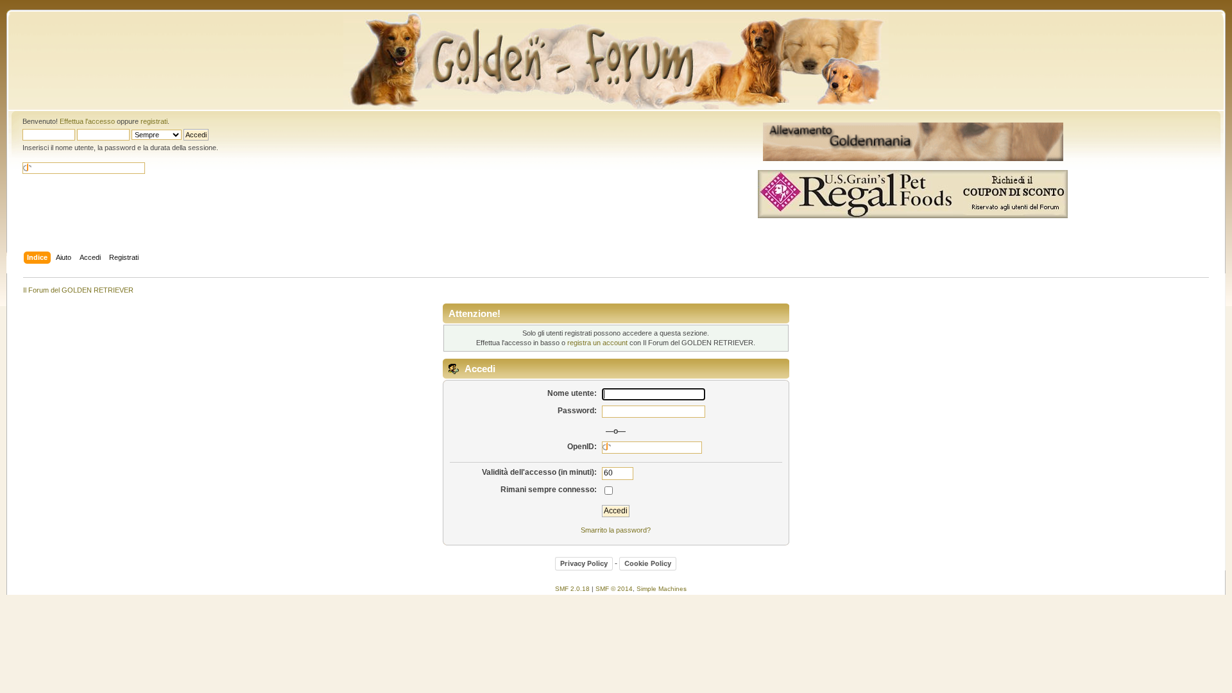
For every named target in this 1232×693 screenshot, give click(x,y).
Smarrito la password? (616, 530)
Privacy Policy (584, 563)
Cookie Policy (647, 563)
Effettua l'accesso (87, 121)
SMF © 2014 (614, 588)
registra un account (597, 342)
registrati (154, 121)
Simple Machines (662, 588)
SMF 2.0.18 (572, 588)
